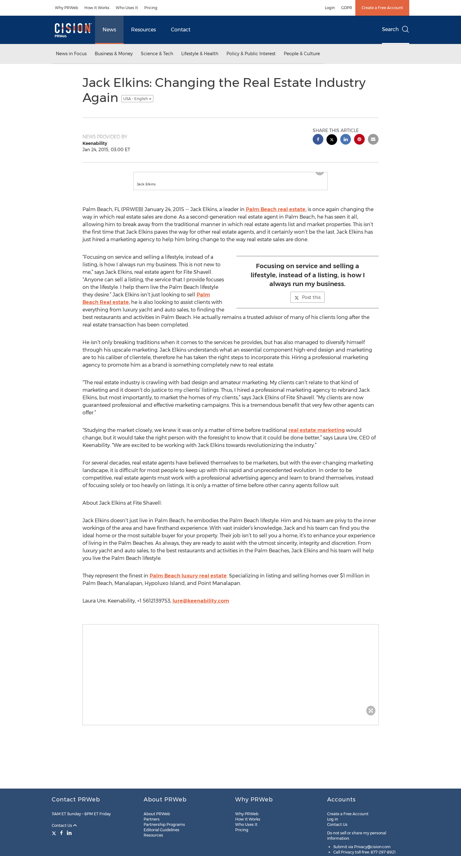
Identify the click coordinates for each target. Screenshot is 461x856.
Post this (311, 303)
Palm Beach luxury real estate (188, 582)
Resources (143, 30)
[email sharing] (373, 140)
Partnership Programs (164, 824)
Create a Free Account (382, 7)
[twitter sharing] (331, 140)
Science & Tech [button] (157, 53)
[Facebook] (61, 833)
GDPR (346, 7)
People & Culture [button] (302, 53)
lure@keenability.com (200, 607)
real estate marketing (317, 436)
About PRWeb (157, 813)
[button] (230, 175)
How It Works (96, 7)
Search (390, 29)
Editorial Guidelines (161, 829)
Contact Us (62, 825)
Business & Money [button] (114, 53)
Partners (152, 819)
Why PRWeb (66, 7)
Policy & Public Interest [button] (251, 53)
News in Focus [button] (71, 53)
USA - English (136, 98)
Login (330, 7)
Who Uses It (127, 7)
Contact (180, 30)
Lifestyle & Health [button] (199, 53)
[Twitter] (55, 833)
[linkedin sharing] (345, 140)
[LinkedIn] (69, 833)
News (109, 30)
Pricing (150, 7)
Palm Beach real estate (275, 216)
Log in (332, 819)
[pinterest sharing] (359, 140)
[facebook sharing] (318, 140)
